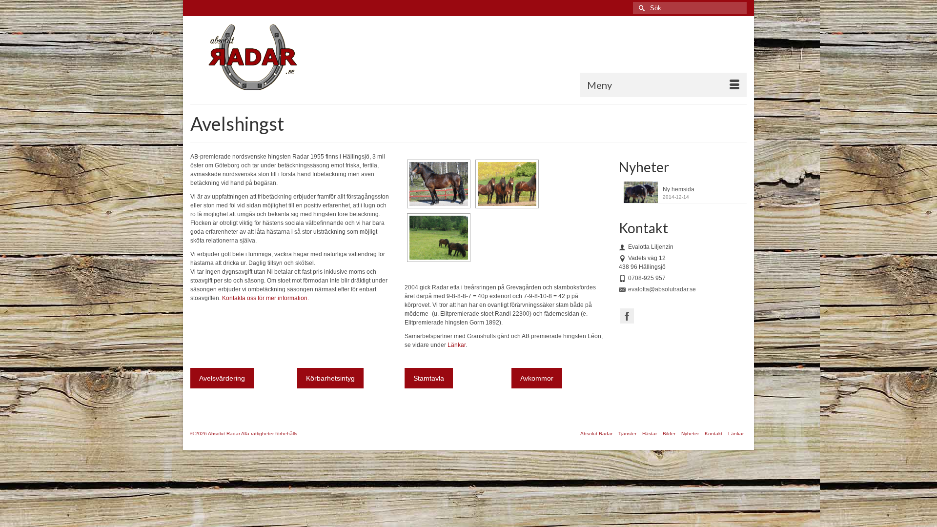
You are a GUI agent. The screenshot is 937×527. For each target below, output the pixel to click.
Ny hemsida (678, 189)
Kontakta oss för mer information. (265, 298)
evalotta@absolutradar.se (662, 289)
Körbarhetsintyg (330, 378)
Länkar (457, 345)
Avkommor (536, 378)
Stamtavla (428, 378)
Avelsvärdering (222, 378)
